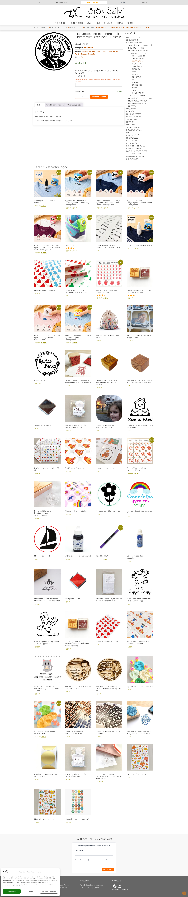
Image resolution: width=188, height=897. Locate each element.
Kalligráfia (131, 140)
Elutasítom (30, 891)
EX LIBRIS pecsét (133, 114)
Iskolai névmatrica (137, 103)
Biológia (136, 69)
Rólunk (90, 23)
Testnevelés (138, 58)
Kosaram (108, 23)
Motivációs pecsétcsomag (140, 98)
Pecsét (115, 51)
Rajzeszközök (133, 135)
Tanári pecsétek (76, 28)
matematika (86, 51)
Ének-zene (137, 85)
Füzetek (132, 106)
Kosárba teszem (99, 96)
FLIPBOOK (130, 125)
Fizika (135, 74)
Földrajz (136, 77)
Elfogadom (12, 891)
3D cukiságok (132, 40)
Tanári (77, 54)
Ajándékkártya (133, 154)
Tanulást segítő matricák (140, 45)
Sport (135, 87)
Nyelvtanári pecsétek (140, 95)
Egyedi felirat (96, 51)
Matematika (89, 28)
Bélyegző (84, 54)
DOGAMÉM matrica (136, 48)
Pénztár (119, 23)
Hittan (135, 82)
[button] (70, 35)
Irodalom (136, 64)
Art (134, 80)
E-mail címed (79, 850)
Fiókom (130, 23)
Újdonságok (60, 23)
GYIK (98, 23)
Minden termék (76, 23)
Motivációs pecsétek (58, 28)
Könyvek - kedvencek (136, 146)
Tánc (134, 90)
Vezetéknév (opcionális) (82, 860)
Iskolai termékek (41, 28)
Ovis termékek (133, 37)
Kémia (134, 72)
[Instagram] (42, 2)
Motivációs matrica (137, 101)
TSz (82, 57)
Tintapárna (131, 119)
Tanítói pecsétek (138, 53)
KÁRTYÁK (130, 111)
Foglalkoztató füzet (136, 151)
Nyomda (91, 54)
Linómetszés (132, 138)
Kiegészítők (131, 143)
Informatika (138, 93)
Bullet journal (133, 130)
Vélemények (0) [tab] (74, 105)
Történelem (138, 66)
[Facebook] (114, 886)
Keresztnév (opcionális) (101, 860)
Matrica (130, 122)
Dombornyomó (133, 117)
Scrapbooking (133, 127)
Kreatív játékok (134, 148)
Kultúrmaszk (132, 159)
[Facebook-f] (39, 2)
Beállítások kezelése (49, 891)
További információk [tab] (55, 105)
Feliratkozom (107, 869)
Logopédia (131, 109)
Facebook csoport (62, 2)
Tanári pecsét (107, 51)
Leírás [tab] (39, 105)
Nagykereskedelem (135, 156)
